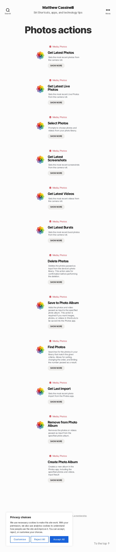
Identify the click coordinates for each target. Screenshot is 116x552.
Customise (20, 539)
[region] (39, 529)
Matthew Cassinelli (58, 7)
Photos (63, 46)
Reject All (39, 539)
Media (56, 46)
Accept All (59, 539)
